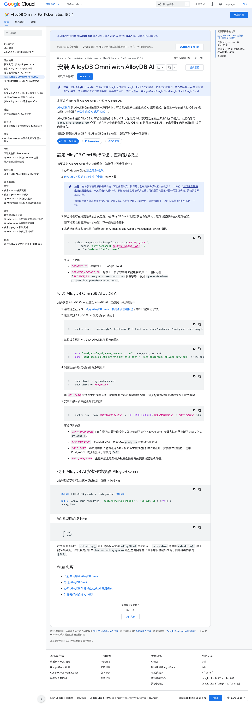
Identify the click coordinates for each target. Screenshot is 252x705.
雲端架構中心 (158, 678)
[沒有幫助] (201, 58)
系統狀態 (105, 678)
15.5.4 (85, 76)
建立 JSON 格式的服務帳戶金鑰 (83, 176)
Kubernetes (92, 141)
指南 (6, 21)
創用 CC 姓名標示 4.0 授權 (105, 631)
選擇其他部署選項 (147, 35)
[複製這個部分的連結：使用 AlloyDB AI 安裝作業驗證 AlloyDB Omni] (141, 472)
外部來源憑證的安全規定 (176, 200)
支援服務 (105, 667)
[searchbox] (23, 33)
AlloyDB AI (63, 107)
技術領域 (50, 4)
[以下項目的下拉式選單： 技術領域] (59, 4)
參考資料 (20, 21)
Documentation (75, 58)
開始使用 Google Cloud (163, 667)
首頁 (135, 91)
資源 (33, 21)
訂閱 (215, 697)
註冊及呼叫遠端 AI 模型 (78, 594)
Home (60, 58)
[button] (22, 126)
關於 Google (56, 697)
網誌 (204, 661)
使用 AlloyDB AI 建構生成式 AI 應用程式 (88, 588)
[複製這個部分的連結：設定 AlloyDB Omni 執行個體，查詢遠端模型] (141, 155)
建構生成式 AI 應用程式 (90, 111)
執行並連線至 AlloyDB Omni (81, 576)
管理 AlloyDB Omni (75, 582)
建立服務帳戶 (94, 170)
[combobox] (173, 4)
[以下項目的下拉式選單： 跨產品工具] (83, 4)
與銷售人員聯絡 (58, 678)
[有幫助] (196, 58)
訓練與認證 (157, 683)
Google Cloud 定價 (60, 667)
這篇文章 (79, 194)
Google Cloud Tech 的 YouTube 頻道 (221, 683)
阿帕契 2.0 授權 (143, 631)
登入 (245, 4)
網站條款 (81, 697)
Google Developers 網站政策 (181, 631)
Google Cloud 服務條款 (102, 697)
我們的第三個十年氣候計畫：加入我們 (137, 697)
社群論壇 (105, 661)
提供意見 (194, 67)
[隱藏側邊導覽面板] (41, 698)
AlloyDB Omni (21, 14)
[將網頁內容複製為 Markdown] (169, 67)
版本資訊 (105, 672)
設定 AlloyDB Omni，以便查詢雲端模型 (109, 309)
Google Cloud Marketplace (64, 672)
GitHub (154, 661)
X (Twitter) (207, 672)
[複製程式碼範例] (199, 237)
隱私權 (70, 697)
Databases (92, 58)
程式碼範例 (157, 672)
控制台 (201, 4)
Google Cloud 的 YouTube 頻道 (218, 678)
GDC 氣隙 (113, 141)
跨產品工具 (73, 4)
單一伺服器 (70, 141)
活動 (204, 667)
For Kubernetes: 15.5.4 (55, 14)
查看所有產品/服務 (60, 661)
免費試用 (239, 14)
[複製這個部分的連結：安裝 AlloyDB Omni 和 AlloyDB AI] (121, 294)
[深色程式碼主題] (194, 237)
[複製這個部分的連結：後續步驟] (77, 568)
